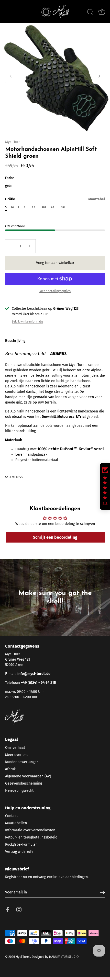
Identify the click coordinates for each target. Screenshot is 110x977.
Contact (11, 816)
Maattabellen (16, 823)
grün (8, 186)
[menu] (8, 12)
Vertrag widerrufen (20, 851)
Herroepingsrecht (19, 790)
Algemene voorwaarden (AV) (28, 776)
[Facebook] (7, 909)
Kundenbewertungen (22, 762)
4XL (53, 207)
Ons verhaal (15, 747)
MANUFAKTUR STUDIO (64, 957)
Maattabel (96, 199)
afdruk (10, 769)
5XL (63, 207)
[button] (10, 76)
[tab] (18, 340)
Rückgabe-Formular (21, 844)
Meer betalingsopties (55, 291)
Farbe (9, 178)
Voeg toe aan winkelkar (55, 263)
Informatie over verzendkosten (30, 830)
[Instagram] (18, 909)
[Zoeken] (90, 12)
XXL (34, 207)
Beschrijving (15, 341)
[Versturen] (102, 892)
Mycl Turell (14, 142)
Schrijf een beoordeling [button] (55, 537)
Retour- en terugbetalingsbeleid (31, 837)
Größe (55, 199)
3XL (44, 207)
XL (25, 207)
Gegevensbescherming (23, 783)
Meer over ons (16, 755)
